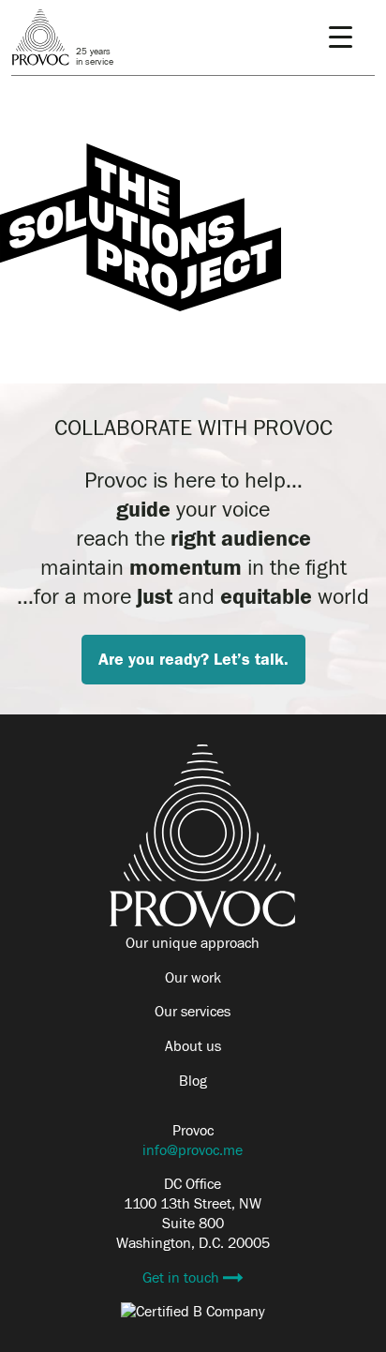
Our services (192, 1011)
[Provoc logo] (202, 923)
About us (193, 1046)
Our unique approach (193, 943)
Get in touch (182, 1277)
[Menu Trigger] (340, 37)
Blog (193, 1081)
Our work (193, 977)
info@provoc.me (192, 1150)
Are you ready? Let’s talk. (193, 659)
